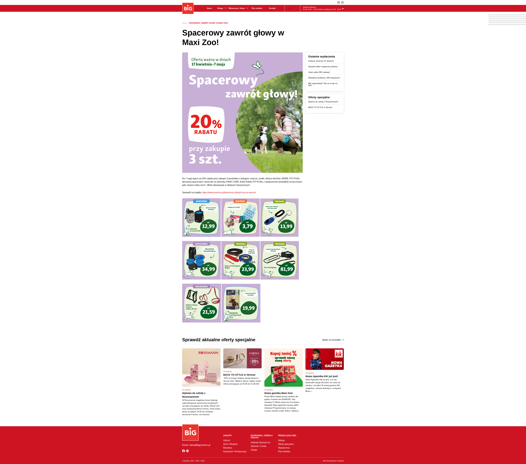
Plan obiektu (256, 8)
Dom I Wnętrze (230, 444)
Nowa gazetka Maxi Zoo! (278, 393)
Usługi (254, 450)
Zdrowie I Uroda (258, 446)
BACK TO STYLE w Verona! (320, 107)
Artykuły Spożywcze (260, 442)
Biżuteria (227, 448)
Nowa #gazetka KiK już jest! (321, 376)
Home (209, 8)
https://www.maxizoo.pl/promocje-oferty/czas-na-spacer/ (229, 192)
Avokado (340, 461)
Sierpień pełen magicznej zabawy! (323, 66)
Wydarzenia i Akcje (236, 8)
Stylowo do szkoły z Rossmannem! (323, 102)
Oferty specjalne (286, 444)
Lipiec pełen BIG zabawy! (319, 72)
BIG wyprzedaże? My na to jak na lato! (322, 84)
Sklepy (220, 8)
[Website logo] (188, 8)
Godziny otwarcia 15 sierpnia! (321, 61)
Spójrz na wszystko (331, 340)
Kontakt (272, 8)
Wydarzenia (284, 448)
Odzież (226, 440)
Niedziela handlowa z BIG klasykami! (324, 78)
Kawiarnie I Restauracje (235, 451)
